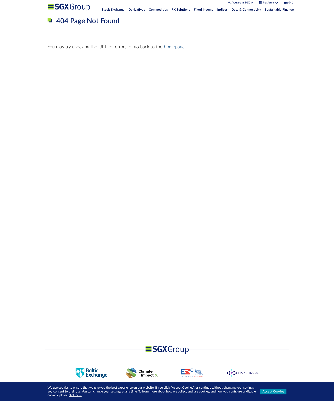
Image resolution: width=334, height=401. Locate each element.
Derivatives (137, 9)
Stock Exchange (113, 9)
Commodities (158, 9)
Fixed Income (203, 9)
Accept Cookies (273, 391)
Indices (222, 9)
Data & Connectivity (246, 9)
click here (75, 395)
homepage (174, 47)
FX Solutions (181, 9)
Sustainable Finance (279, 9)
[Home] (74, 6)
